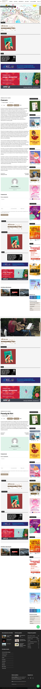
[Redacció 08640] (15, 181)
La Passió (27, 174)
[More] (21, 105)
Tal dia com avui (14, 295)
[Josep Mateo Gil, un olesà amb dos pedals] (17, 640)
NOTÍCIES (4, 6)
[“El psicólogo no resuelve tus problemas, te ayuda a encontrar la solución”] (17, 644)
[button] (39, 1)
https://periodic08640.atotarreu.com (14, 188)
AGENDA (3, 292)
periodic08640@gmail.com (21, 684)
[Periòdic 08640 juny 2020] (17, 636)
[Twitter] (33, 678)
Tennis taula (4, 668)
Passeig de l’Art (4, 174)
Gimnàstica (4, 661)
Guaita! (31, 308)
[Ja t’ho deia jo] (24, 292)
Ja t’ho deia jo (23, 295)
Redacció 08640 (5, 102)
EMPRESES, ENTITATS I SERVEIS (10, 6)
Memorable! (4, 666)
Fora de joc (3, 659)
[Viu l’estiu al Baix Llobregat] (5, 292)
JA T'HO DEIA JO (23, 293)
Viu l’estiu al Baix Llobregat (5, 295)
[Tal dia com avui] (14, 292)
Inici (2, 6)
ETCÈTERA (12, 293)
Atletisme (3, 664)
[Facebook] (13, 189)
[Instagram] (14, 189)
